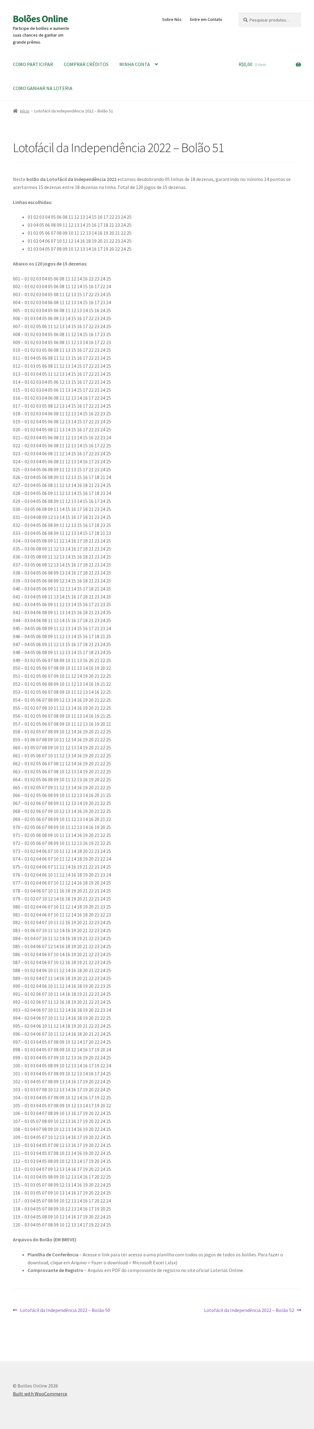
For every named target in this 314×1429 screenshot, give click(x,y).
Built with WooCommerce (40, 1394)
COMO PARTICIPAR (33, 64)
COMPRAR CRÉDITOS (86, 64)
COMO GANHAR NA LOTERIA (42, 88)
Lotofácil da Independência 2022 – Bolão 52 (249, 1310)
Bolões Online (40, 19)
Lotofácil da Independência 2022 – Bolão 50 (65, 1310)
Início (24, 111)
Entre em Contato (206, 19)
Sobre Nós (172, 19)
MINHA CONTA (134, 64)
